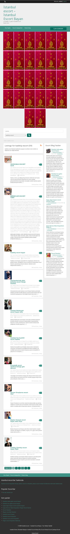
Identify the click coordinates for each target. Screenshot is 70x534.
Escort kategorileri (17, 28)
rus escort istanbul (23, 227)
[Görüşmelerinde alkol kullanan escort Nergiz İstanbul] (8, 279)
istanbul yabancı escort (20, 222)
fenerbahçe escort (25, 213)
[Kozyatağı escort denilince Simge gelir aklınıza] (8, 363)
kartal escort (34, 222)
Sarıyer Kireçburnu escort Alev (19, 393)
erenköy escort (37, 208)
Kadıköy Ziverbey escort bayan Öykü (18, 448)
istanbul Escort (31, 529)
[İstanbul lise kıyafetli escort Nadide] (8, 336)
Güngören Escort (35, 214)
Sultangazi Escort (32, 228)
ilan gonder (58, 28)
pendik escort (16, 227)
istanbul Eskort (13, 529)
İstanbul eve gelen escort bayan (56, 174)
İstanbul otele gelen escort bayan (57, 150)
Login (64, 1)
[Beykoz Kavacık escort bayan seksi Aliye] (8, 418)
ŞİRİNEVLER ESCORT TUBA (17, 196)
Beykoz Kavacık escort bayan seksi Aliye (18, 420)
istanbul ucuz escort (22, 221)
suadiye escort (26, 228)
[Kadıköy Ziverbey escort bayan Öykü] (8, 446)
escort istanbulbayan (23, 231)
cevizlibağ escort (31, 169)
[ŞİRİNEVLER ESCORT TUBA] (8, 194)
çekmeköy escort (35, 207)
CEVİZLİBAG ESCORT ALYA (17, 165)
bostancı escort (34, 205)
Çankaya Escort (56, 529)
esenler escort (17, 211)
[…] (22, 182)
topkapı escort (24, 173)
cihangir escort (21, 208)
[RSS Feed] (5, 1)
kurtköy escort (27, 224)
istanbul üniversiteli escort (32, 221)
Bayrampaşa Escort (18, 169)
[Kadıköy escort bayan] (8, 251)
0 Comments (59, 153)
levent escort (33, 224)
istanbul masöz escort (36, 218)
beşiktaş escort (37, 204)
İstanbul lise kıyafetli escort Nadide (17, 338)
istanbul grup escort (27, 218)
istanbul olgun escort (14, 219)
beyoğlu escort (28, 205)
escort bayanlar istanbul (19, 170)
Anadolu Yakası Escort (24, 199)
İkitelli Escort (19, 216)
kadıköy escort (28, 222)
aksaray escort (16, 167)
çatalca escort (29, 207)
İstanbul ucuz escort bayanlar (11, 518)
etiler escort (30, 211)
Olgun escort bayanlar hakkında (11, 520)
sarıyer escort (31, 227)
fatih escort (34, 170)
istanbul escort (23, 172)
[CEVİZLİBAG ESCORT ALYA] (8, 162)
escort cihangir (33, 210)
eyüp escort (12, 213)
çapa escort (24, 169)
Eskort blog (28, 28)
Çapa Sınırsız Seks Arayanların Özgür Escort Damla (17, 507)
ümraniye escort (28, 230)
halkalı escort (16, 172)
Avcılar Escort (23, 201)
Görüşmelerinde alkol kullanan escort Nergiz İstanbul (18, 282)
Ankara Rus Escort (39, 529)
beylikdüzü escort (20, 205)
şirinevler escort (17, 173)
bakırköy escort (13, 204)
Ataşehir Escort (17, 201)
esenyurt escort (24, 211)
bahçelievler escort (33, 167)
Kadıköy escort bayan (17, 252)
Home (5, 140)
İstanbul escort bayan (9, 514)
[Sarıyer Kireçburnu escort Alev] (8, 391)
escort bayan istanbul (14, 210)
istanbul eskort (19, 218)
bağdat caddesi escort (18, 202)
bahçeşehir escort (35, 202)
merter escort (25, 225)
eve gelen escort (28, 170)
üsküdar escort (36, 230)
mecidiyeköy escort (18, 225)
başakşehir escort (21, 204)
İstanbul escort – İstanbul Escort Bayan (13, 13)
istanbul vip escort (25, 397)
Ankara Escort (48, 529)
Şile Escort (36, 227)
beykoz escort (13, 205)
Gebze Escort (22, 214)
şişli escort (20, 228)
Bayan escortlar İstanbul (9, 512)
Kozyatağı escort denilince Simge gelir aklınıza (17, 367)
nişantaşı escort (31, 225)
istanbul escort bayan (30, 172)
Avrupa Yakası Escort (23, 167)
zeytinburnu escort (31, 173)
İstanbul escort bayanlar (9, 516)
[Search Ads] (29, 135)
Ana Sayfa (7, 28)
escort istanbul (35, 255)
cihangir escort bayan (29, 208)
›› (28, 468)
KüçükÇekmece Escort (18, 224)
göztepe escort (28, 214)
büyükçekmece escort (15, 207)
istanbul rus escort (23, 219)
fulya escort (16, 214)
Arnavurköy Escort (33, 199)
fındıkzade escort (32, 213)
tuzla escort (22, 230)
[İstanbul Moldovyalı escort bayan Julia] (8, 309)
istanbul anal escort (26, 216)
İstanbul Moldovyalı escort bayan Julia (17, 311)
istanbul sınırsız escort (32, 219)
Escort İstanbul (55, 253)
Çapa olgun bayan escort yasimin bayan (53, 200)
